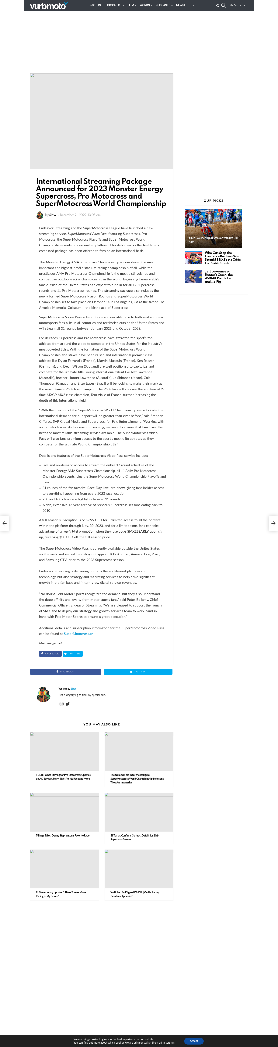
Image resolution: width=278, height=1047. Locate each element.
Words (145, 5)
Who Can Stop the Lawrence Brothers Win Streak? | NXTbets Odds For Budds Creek (223, 258)
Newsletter (185, 5)
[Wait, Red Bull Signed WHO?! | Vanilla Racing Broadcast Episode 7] (139, 869)
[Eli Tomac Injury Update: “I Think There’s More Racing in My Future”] (64, 869)
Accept (194, 1041)
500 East (96, 5)
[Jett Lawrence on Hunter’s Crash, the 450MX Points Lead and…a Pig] (193, 276)
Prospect (114, 5)
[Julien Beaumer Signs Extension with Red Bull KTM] (213, 228)
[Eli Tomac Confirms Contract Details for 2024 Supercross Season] (139, 812)
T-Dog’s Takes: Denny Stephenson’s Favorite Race (62, 835)
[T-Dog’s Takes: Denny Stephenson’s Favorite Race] (64, 812)
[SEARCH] (223, 5)
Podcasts (162, 5)
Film (130, 5)
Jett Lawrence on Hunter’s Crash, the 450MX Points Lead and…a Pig (219, 276)
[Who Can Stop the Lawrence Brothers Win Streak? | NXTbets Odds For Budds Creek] (193, 257)
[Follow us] (217, 5)
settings (170, 1043)
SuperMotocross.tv (78, 634)
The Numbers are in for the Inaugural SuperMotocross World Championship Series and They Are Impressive (137, 779)
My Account (236, 5)
